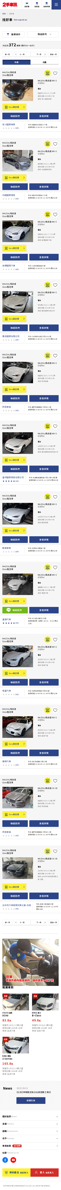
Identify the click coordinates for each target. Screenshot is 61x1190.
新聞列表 (31, 1100)
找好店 (36, 6)
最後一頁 (53, 54)
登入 (47, 1172)
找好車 (26, 6)
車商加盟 (11, 1145)
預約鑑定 (18, 1172)
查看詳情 (43, 116)
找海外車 (46, 6)
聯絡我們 (15, 116)
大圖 (44, 62)
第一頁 (7, 54)
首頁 (4, 13)
